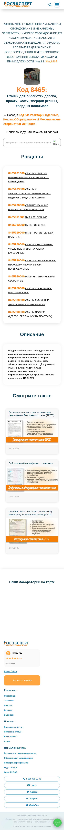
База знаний (10, 736)
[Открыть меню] (57, 5)
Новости (8, 705)
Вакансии (8, 715)
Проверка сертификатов (16, 763)
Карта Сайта (10, 671)
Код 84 (40, 61)
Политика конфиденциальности (32, 815)
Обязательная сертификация (18, 758)
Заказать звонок (22, 680)
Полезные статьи (12, 732)
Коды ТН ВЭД (23, 23)
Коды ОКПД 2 (10, 767)
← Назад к (32, 119)
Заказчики (9, 701)
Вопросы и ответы (13, 727)
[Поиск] (50, 4)
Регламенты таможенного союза (20, 753)
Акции (7, 741)
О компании (9, 696)
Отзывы (8, 710)
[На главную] (18, 4)
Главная (8, 23)
